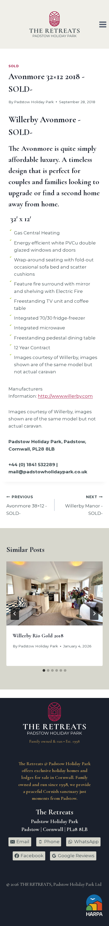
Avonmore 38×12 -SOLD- (26, 505)
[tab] (44, 670)
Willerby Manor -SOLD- (84, 505)
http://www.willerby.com (65, 396)
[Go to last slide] (15, 613)
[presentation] (54, 593)
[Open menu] (102, 24)
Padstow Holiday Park (34, 102)
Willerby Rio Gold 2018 (38, 636)
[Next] (94, 613)
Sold (13, 66)
